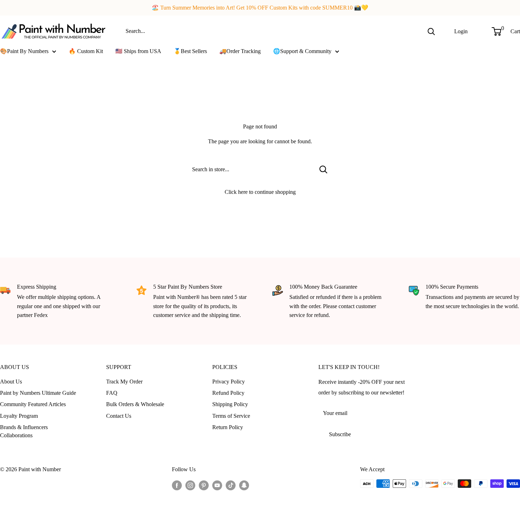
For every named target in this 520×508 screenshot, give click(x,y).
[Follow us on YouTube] (217, 484)
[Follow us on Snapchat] (244, 484)
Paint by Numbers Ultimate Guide (38, 393)
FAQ (111, 393)
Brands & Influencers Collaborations (24, 431)
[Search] (431, 31)
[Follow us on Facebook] (177, 484)
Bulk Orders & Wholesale (135, 404)
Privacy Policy (228, 382)
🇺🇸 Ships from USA (138, 51)
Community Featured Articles (33, 404)
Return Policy (227, 427)
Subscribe (340, 434)
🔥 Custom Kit (86, 51)
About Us (11, 382)
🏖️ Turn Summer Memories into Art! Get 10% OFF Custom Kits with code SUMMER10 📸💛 (260, 8)
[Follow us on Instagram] (190, 484)
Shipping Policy (230, 404)
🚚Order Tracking (240, 51)
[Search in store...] (323, 169)
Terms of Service (231, 416)
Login (461, 31)
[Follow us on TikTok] (231, 484)
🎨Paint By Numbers (24, 51)
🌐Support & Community (302, 51)
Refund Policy (228, 393)
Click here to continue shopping (260, 192)
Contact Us (118, 416)
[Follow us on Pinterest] (204, 484)
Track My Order (124, 382)
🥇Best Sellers (190, 51)
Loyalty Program (19, 416)
